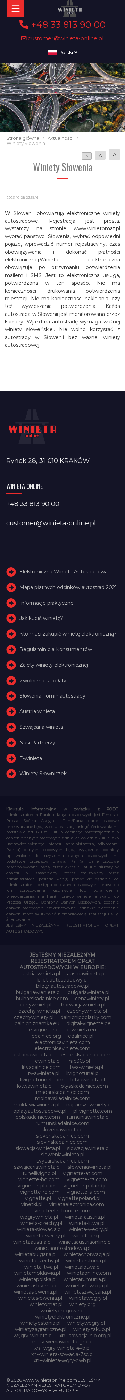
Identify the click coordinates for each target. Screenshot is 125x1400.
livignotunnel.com (42, 1080)
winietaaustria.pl (32, 1242)
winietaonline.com (89, 1273)
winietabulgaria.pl (36, 1254)
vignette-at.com (82, 1173)
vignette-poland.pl (86, 1186)
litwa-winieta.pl (85, 1067)
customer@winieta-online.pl (65, 38)
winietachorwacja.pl (87, 1254)
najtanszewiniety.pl (89, 1104)
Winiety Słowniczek (43, 773)
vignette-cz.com (87, 1179)
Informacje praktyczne (46, 603)
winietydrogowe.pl (63, 1310)
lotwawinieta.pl (35, 1086)
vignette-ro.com (40, 1192)
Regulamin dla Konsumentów (55, 649)
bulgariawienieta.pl (38, 992)
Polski (65, 52)
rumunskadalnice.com (62, 1123)
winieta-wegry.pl (88, 1229)
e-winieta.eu (81, 1030)
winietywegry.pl (86, 1323)
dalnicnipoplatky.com (85, 1017)
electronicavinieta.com (62, 1042)
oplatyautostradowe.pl (39, 1111)
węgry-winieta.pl (33, 1335)
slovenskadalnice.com (62, 1136)
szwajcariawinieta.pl (37, 1167)
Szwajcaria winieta (41, 727)
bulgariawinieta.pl (88, 992)
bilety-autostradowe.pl (62, 986)
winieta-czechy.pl (41, 1223)
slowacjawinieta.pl (88, 1148)
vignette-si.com (86, 1192)
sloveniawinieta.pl (63, 1129)
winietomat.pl (46, 1304)
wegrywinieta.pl (39, 1217)
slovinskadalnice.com (62, 1142)
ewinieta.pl (48, 1061)
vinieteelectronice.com (62, 1211)
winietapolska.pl (38, 1279)
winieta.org (85, 1236)
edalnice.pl (80, 1036)
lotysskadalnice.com (84, 1086)
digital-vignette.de (88, 1023)
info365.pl (79, 1061)
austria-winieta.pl (40, 973)
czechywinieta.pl (87, 1011)
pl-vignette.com (92, 1111)
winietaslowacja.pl (87, 1285)
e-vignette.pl (44, 1030)
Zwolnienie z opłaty (42, 680)
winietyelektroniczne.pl (62, 1317)
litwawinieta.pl (42, 1073)
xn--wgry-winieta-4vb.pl (62, 1348)
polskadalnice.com (38, 1117)
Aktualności (60, 138)
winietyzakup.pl (91, 1329)
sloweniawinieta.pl (62, 1154)
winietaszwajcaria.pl (87, 1292)
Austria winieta (37, 711)
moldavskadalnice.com (62, 1098)
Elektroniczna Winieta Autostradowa (63, 572)
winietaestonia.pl (86, 1261)
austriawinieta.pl (86, 973)
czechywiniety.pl (33, 1017)
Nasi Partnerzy (37, 743)
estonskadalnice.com (86, 1055)
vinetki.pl (31, 1204)
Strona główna (23, 138)
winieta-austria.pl (85, 1217)
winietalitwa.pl (41, 1267)
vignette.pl (38, 1198)
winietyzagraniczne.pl (40, 1329)
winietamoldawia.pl (37, 1273)
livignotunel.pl (83, 1073)
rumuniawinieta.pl (88, 1117)
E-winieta (30, 758)
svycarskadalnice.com (62, 1161)
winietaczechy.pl (39, 1261)
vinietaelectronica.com (76, 1204)
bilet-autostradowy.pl (63, 980)
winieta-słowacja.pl (39, 1229)
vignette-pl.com (37, 1186)
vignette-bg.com (39, 1179)
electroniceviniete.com (62, 1048)
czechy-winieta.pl (39, 1011)
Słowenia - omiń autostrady (52, 696)
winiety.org (82, 1304)
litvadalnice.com (41, 1067)
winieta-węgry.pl (45, 1236)
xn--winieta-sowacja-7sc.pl (62, 1354)
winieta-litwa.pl (87, 1223)
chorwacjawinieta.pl (81, 1005)
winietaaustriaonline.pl (85, 1242)
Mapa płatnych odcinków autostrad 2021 (68, 587)
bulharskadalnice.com (42, 998)
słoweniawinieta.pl (89, 1167)
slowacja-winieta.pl (38, 1148)
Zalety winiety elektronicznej (53, 665)
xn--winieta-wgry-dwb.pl (62, 1360)
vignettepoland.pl (79, 1198)
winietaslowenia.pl (35, 1292)
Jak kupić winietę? (41, 618)
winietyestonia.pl (40, 1323)
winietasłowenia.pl (40, 1298)
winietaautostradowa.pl (62, 1248)
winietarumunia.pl (85, 1279)
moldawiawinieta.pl (36, 1104)
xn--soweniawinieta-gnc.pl (62, 1342)
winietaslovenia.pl (38, 1285)
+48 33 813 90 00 (67, 24)
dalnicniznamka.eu (37, 1023)
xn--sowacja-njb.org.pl (85, 1335)
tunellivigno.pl (39, 1173)
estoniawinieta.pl (34, 1055)
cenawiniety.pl (92, 998)
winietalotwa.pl (83, 1267)
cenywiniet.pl (35, 1005)
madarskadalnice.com (62, 1092)
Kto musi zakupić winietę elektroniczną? (68, 634)
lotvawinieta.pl (87, 1080)
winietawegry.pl (88, 1298)
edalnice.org (46, 1036)
